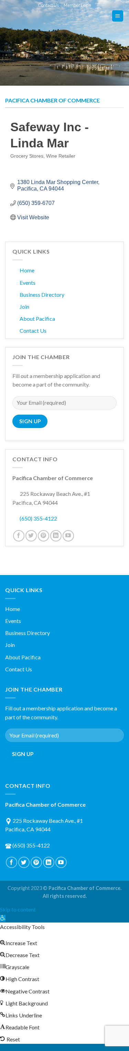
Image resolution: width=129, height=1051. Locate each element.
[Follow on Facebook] (18, 535)
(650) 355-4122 (38, 518)
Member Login (77, 5)
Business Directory (42, 294)
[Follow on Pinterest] (43, 535)
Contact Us (48, 5)
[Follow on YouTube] (68, 535)
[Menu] (117, 16)
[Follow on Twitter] (31, 535)
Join (24, 306)
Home (27, 270)
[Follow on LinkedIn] (56, 535)
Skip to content (18, 909)
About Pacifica (37, 318)
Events (27, 282)
